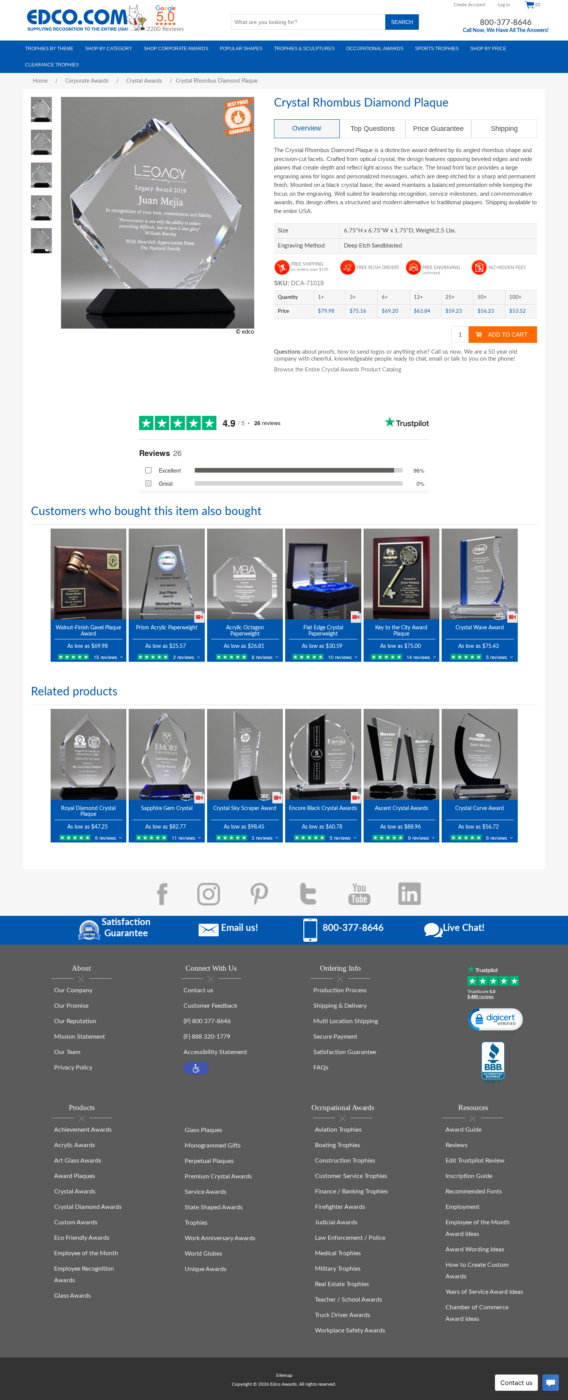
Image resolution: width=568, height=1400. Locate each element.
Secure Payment (335, 1037)
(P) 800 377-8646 (207, 1021)
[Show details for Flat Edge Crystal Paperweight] (323, 574)
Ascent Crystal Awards (401, 808)
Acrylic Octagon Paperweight (245, 630)
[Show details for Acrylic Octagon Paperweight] (245, 574)
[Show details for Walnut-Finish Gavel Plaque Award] (89, 574)
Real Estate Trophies (342, 1284)
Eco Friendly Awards (81, 1238)
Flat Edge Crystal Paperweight (323, 630)
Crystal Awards (74, 1191)
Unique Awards (205, 1269)
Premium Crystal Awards (218, 1176)
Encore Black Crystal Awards (323, 808)
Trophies (196, 1223)
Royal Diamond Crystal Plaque (88, 811)
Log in (504, 4)
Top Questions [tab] (372, 128)
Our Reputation (75, 1021)
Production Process (340, 990)
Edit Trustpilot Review (475, 1161)
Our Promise (71, 1006)
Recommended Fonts (474, 1191)
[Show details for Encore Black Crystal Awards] (323, 754)
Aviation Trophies (338, 1130)
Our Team (67, 1052)
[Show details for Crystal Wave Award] (480, 574)
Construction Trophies (345, 1161)
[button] (196, 1068)
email (435, 359)
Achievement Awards (83, 1130)
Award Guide (463, 1130)
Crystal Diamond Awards (88, 1207)
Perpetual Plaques (209, 1161)
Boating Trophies (337, 1145)
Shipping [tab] (504, 128)
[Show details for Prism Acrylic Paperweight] (167, 574)
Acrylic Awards (74, 1145)
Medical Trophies (338, 1253)
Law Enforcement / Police (350, 1238)
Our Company (73, 990)
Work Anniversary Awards (220, 1238)
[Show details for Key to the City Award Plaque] (402, 574)
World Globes (203, 1254)
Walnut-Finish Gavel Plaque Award (88, 630)
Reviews (457, 1145)
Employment (463, 1207)
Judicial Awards (336, 1222)
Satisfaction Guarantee (344, 1052)
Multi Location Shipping (345, 1021)
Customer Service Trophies (351, 1176)
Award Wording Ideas (475, 1249)
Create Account (469, 4)
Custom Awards (75, 1222)
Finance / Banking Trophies (351, 1191)
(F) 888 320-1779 (207, 1037)
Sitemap (284, 1375)
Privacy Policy (73, 1067)
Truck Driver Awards (342, 1315)
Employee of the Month (86, 1253)
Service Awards (205, 1192)
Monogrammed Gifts (213, 1145)
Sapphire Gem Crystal (166, 808)
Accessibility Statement (215, 1052)
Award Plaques (74, 1176)
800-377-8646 (506, 23)
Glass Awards (72, 1296)
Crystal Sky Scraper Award (244, 808)
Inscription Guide (469, 1176)
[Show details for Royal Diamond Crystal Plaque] (89, 754)
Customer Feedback (210, 1006)
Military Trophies (338, 1269)
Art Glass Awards (77, 1161)
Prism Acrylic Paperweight (166, 628)
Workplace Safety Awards (350, 1330)
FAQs (320, 1067)
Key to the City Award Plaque (401, 630)
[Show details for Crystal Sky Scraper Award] (245, 754)
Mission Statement (79, 1037)
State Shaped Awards (214, 1207)
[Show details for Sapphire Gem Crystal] (167, 754)
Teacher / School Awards (348, 1300)
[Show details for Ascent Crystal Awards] (402, 754)
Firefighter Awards (340, 1207)
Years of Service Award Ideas (484, 1292)
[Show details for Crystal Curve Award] (480, 754)
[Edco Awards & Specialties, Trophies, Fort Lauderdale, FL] (493, 1063)
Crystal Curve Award (479, 808)
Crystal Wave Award (480, 628)
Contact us (198, 990)
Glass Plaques (203, 1130)
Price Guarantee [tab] (438, 128)
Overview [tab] (306, 128)
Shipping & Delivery (340, 1006)
